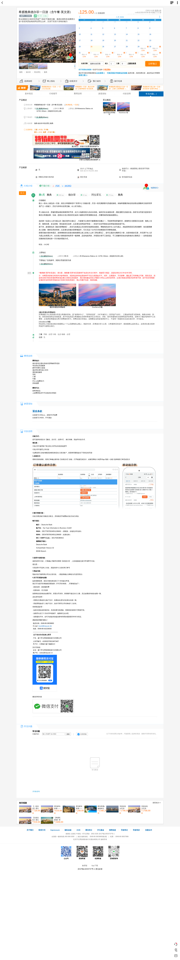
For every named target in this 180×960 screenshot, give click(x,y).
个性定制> (107, 69)
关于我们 (30, 830)
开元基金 (100, 830)
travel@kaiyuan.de (45, 626)
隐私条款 (68, 830)
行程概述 (42, 200)
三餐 (40, 334)
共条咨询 (36, 791)
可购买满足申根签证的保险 (117, 73)
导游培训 (136, 830)
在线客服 (83, 734)
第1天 (22, 193)
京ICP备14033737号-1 (106, 834)
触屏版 (84, 865)
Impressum (55, 830)
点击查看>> (100, 73)
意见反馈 (99, 869)
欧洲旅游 (69, 105)
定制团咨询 (114, 858)
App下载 (94, 865)
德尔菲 (72, 194)
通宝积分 (88, 830)
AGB (78, 830)
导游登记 (124, 830)
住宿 (40, 337)
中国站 (78, 834)
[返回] (2, 3)
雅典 (49, 194)
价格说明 (101, 13)
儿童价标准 (131, 63)
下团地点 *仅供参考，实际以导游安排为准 (55, 260)
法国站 (73, 834)
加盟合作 (148, 830)
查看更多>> (157, 803)
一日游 (75, 105)
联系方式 (42, 830)
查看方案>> (83, 75)
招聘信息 (112, 830)
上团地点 (42, 252)
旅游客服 (82, 858)
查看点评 (158, 10)
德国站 (68, 834)
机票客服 (98, 858)
